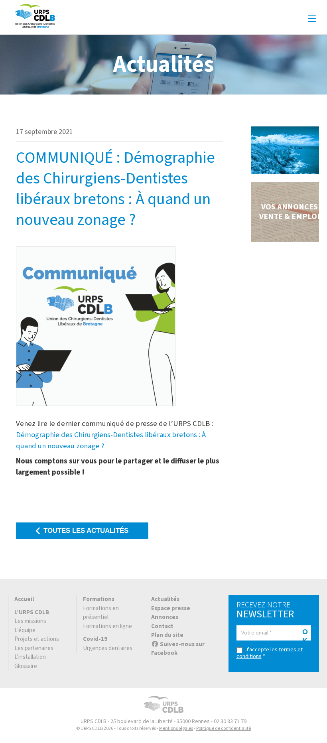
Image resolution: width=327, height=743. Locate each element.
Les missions (30, 621)
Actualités (165, 599)
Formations (98, 599)
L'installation (30, 657)
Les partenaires (33, 648)
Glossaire (25, 666)
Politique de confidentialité (223, 728)
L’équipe (24, 630)
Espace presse (170, 608)
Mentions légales (176, 728)
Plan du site (167, 635)
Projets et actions (36, 639)
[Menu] (312, 19)
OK (305, 634)
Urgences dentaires (107, 648)
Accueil (24, 599)
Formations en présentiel (101, 613)
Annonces (164, 617)
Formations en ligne (107, 626)
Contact (162, 626)
